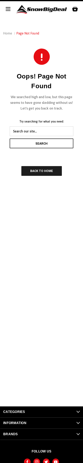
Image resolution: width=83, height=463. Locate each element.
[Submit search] (76, 22)
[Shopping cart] (75, 9)
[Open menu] (8, 9)
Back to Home (41, 171)
